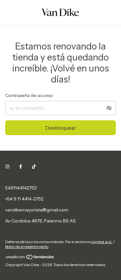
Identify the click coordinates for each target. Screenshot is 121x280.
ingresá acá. (101, 241)
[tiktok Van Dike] (34, 166)
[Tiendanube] (30, 258)
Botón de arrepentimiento (26, 246)
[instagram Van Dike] (7, 166)
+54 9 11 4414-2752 (24, 199)
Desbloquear (60, 127)
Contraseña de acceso (29, 95)
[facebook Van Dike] (20, 166)
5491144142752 (21, 188)
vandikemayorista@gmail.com (36, 210)
